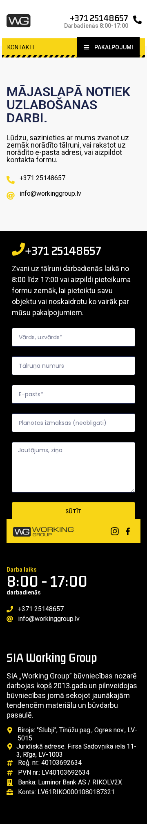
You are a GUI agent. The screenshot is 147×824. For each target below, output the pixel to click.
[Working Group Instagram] (114, 531)
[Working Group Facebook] (127, 531)
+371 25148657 (99, 18)
